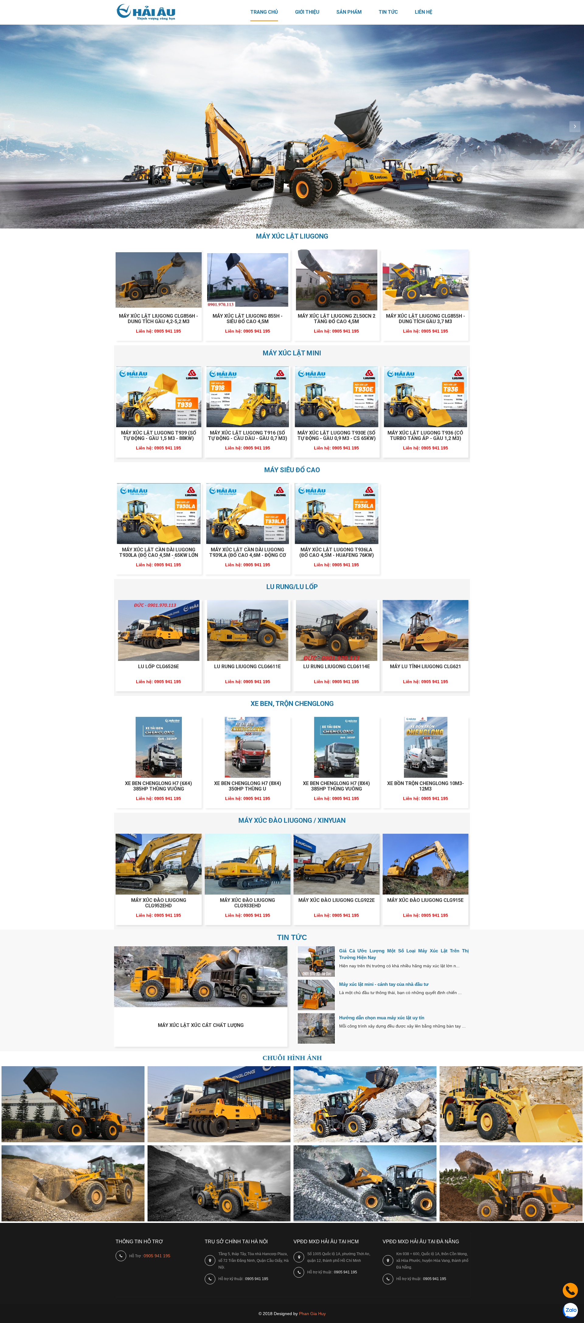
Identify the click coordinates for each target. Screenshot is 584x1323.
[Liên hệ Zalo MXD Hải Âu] (570, 1316)
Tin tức (388, 12)
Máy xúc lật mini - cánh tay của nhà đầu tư (384, 984)
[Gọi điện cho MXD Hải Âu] (570, 1296)
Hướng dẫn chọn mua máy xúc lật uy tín (381, 1017)
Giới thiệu (307, 12)
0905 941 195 (157, 1255)
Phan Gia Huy (312, 1313)
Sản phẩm (349, 12)
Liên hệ (423, 12)
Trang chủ (264, 12)
